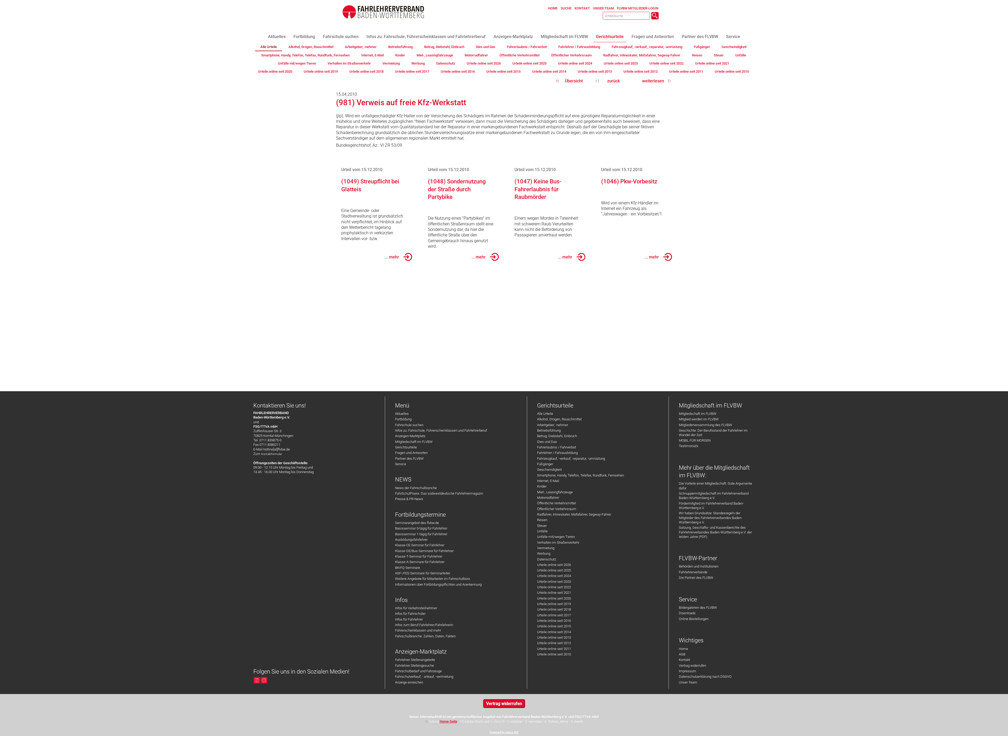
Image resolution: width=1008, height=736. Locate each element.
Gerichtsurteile (406, 447)
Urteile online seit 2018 (554, 609)
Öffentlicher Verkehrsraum (556, 509)
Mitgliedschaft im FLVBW (414, 442)
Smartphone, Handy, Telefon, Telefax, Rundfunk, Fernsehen (580, 475)
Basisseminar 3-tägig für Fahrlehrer (421, 528)
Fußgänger (545, 464)
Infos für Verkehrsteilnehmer (416, 608)
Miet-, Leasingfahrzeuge (555, 492)
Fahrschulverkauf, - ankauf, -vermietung (424, 677)
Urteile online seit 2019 (554, 604)
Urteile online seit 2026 (554, 565)
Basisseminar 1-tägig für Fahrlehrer (421, 534)
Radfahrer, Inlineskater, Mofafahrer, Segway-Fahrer (574, 514)
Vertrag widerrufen (692, 666)
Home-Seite (448, 721)
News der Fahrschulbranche (416, 488)
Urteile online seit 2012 (554, 643)
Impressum (687, 671)
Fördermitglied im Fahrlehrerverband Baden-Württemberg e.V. (711, 505)
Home (683, 649)
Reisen (542, 520)
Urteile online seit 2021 (554, 593)
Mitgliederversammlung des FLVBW (705, 425)
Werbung (543, 553)
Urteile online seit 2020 (554, 598)
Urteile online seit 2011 (554, 649)
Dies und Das (547, 442)
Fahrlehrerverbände (693, 572)
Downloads (687, 613)
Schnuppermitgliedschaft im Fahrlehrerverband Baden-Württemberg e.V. (714, 495)
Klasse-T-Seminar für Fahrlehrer (418, 556)
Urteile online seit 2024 (554, 576)
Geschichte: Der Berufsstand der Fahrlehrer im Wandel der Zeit (713, 432)
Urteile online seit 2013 (554, 637)
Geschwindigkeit (549, 470)
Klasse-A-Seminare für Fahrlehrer (419, 562)
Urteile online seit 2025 (554, 570)
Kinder (542, 486)
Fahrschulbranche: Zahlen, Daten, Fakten (425, 636)
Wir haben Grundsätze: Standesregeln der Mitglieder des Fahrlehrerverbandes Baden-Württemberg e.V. (710, 517)
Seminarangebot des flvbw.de (417, 523)
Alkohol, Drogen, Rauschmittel (559, 419)
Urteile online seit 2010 (554, 654)
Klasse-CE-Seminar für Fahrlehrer (419, 545)
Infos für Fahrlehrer (409, 619)
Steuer (542, 526)
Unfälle (542, 531)
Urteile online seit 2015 (554, 626)
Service (400, 464)
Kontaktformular (271, 454)
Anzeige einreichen (409, 682)
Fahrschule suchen (409, 425)
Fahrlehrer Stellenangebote (415, 660)
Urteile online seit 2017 (554, 615)
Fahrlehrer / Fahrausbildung (557, 453)
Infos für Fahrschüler (410, 614)
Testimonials (688, 446)
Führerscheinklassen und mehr (418, 630)
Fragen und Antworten (411, 453)
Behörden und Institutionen (698, 566)
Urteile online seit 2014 (554, 632)
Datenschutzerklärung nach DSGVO (705, 677)
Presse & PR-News (409, 499)
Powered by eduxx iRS (504, 732)
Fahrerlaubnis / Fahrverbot (556, 447)
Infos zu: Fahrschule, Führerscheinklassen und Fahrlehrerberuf (441, 430)
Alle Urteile (545, 414)
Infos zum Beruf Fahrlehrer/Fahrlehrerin (424, 625)
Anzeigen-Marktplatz (410, 436)
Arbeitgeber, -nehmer (552, 425)
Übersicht (574, 80)
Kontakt (684, 660)
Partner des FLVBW (409, 458)
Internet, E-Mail (548, 481)
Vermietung (545, 548)
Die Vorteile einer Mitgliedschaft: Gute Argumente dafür (715, 485)
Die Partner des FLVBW (696, 578)
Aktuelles (402, 414)
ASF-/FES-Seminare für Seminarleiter (422, 573)
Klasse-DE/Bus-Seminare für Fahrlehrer (424, 551)
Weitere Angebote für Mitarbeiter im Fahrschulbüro (432, 579)
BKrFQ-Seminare (407, 568)
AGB (682, 654)
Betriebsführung (549, 430)
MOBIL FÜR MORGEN (695, 440)
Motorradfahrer (548, 498)
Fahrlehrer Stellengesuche (414, 666)
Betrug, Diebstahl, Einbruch (557, 436)
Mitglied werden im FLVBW (699, 419)
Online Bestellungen (693, 619)
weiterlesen (653, 80)
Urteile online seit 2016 (554, 621)
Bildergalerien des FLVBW (698, 608)
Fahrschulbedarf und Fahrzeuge (418, 671)
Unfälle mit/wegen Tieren (556, 537)
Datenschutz (546, 559)
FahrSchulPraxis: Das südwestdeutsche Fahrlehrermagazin (439, 493)
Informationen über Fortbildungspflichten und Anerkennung (438, 584)
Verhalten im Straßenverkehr (558, 542)
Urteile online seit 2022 (554, 587)
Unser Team (688, 682)
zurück (613, 80)
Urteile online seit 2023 (554, 582)
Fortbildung (403, 419)
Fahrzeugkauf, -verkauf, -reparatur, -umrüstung (571, 458)
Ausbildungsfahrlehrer (411, 540)
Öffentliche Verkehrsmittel (556, 503)
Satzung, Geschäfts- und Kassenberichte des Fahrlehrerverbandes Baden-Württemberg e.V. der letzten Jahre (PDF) (715, 532)
